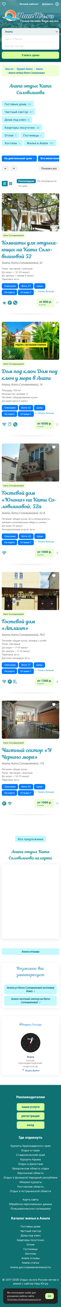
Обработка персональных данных (30, 1204)
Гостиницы (32, 135)
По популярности (46, 181)
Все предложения (30, 839)
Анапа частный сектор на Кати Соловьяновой (30, 1001)
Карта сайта (30, 1199)
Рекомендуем (26, 181)
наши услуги (31, 1107)
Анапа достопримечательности (30, 1267)
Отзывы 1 (25, 292)
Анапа (39, 69)
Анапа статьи (30, 1262)
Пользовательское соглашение (31, 1208)
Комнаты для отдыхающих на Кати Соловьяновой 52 (30, 249)
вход (30, 1125)
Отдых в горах (30, 1150)
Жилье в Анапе (40, 143)
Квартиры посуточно (22, 127)
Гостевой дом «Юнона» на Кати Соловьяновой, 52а (29, 500)
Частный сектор (19, 112)
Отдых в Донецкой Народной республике (30, 1177)
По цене (22, 186)
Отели (10, 135)
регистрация (30, 1116)
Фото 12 (26, 407)
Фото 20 (26, 536)
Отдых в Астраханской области (30, 1191)
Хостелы (12, 143)
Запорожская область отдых (30, 1168)
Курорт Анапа (25, 69)
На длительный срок (19, 158)
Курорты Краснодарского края (31, 1145)
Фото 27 (26, 286)
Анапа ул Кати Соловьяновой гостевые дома (30, 990)
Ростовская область (30, 1186)
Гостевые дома (18, 104)
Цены (40, 286)
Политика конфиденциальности (24, 1299)
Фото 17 (25, 664)
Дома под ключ (17, 119)
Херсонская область (30, 1173)
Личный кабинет (29, 4)
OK (49, 1296)
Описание (10, 286)
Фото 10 (26, 786)
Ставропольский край (30, 1154)
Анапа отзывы (30, 951)
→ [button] (14, 168)
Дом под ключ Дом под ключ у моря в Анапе (30, 374)
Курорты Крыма (30, 1159)
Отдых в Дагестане (30, 1164)
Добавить (48, 4)
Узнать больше (46, 291)
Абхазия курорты (30, 1182)
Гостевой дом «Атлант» (18, 625)
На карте (9, 292)
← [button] (5, 168)
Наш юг (9, 69)
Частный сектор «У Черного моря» (27, 753)
